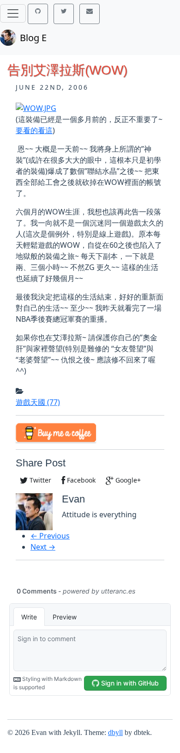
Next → (42, 547)
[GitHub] (38, 14)
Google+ (127, 480)
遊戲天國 (38, 402)
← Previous (50, 536)
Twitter (39, 480)
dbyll (115, 732)
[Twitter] (64, 14)
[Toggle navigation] (13, 13)
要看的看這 (34, 130)
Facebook (80, 480)
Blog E (33, 37)
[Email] (89, 14)
